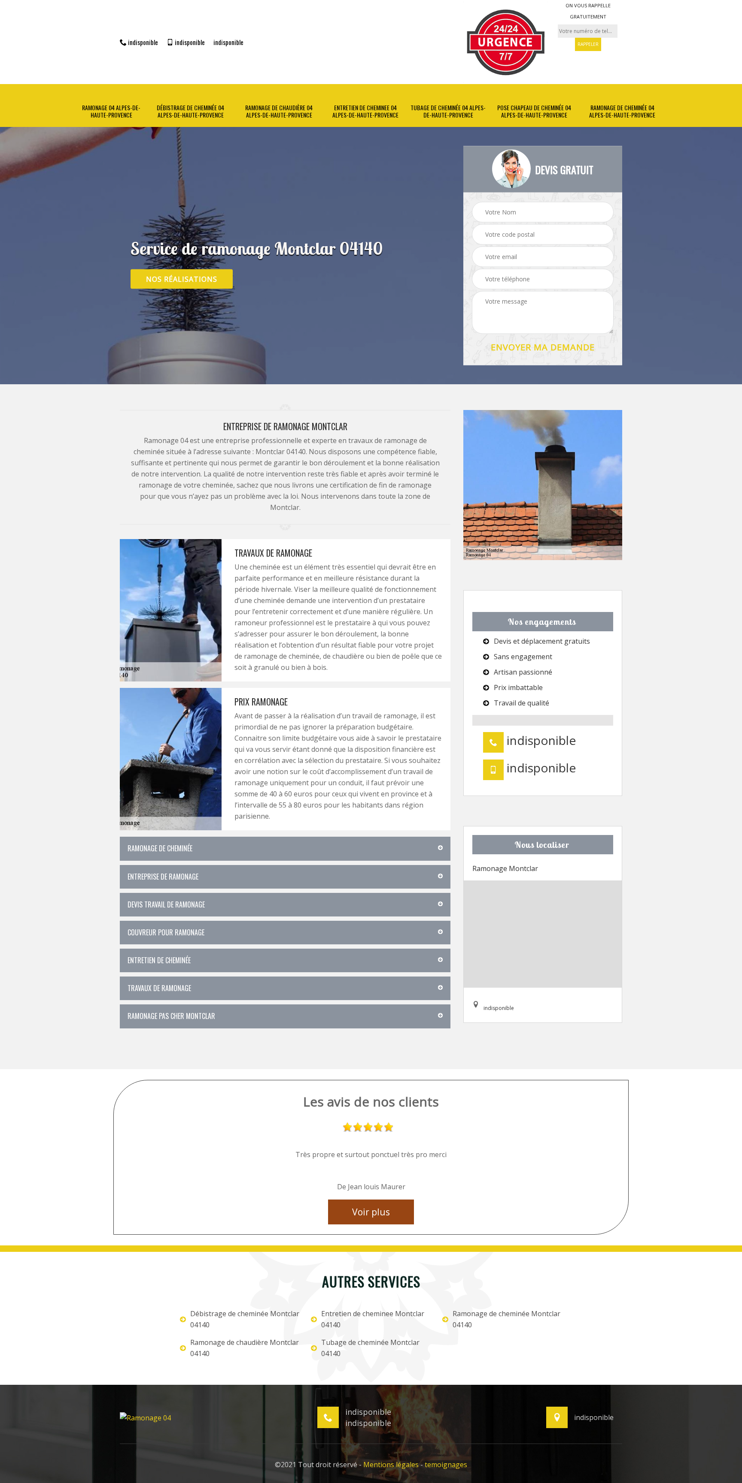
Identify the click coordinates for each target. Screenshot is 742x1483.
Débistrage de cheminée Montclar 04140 (244, 1319)
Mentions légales (391, 1464)
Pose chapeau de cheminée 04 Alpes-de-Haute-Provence (534, 111)
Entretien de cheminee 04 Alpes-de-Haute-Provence (365, 111)
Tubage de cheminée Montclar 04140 (370, 1348)
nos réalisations (181, 278)
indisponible (142, 42)
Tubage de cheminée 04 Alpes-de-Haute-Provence (448, 111)
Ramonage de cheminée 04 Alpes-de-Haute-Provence (622, 111)
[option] (371, 1158)
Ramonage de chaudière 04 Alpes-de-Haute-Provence (279, 111)
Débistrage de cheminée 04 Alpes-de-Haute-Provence (190, 111)
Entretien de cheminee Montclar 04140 (372, 1319)
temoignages (446, 1464)
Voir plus (371, 1212)
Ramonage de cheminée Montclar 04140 (506, 1319)
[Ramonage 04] (145, 1417)
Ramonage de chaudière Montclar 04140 (244, 1348)
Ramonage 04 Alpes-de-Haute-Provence (111, 111)
